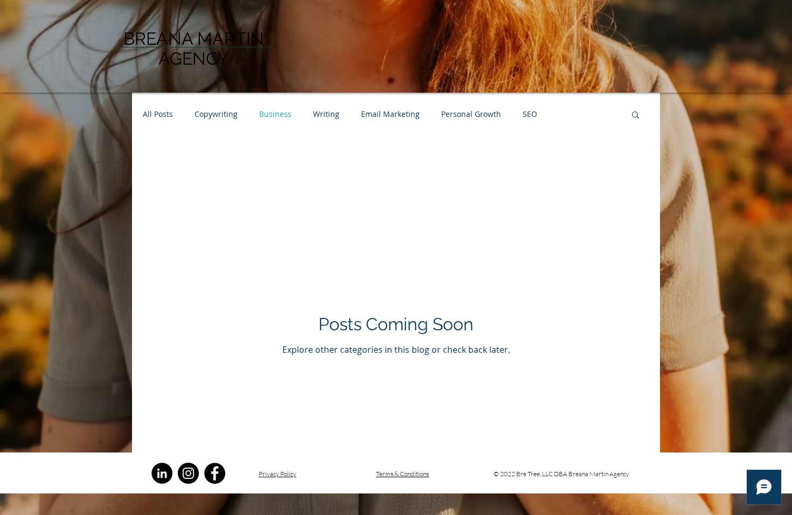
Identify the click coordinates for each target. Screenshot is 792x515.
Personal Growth (471, 114)
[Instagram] (188, 473)
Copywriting (216, 114)
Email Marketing (390, 114)
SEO (530, 114)
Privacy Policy (277, 474)
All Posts (158, 114)
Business (275, 114)
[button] (635, 115)
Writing (326, 114)
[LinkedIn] (161, 473)
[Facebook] (214, 473)
